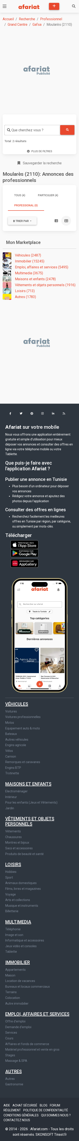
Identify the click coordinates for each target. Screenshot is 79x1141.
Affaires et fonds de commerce (27, 1044)
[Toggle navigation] (4, 6)
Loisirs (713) (25, 291)
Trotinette (12, 773)
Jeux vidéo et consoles (21, 946)
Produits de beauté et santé (24, 854)
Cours (9, 1038)
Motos (9, 722)
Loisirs (13, 864)
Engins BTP (13, 767)
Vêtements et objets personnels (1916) (45, 285)
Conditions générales (21, 1115)
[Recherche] (73, 6)
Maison (10, 975)
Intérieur (11, 797)
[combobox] (32, 130)
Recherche (27, 19)
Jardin (9, 808)
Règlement (13, 1110)
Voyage (10, 894)
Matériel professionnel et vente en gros (32, 1049)
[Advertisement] (39, 70)
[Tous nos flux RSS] (64, 414)
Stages (10, 1055)
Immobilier (17, 962)
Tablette (11, 951)
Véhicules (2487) (28, 255)
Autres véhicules (16, 739)
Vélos (9, 751)
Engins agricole (15, 745)
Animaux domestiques (21, 883)
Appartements (15, 969)
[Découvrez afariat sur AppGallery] (24, 562)
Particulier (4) (48, 195)
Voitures (11, 711)
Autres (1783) (25, 297)
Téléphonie (13, 929)
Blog (44, 1105)
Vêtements (13, 831)
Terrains (11, 992)
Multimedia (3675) (29, 273)
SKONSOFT (45, 1134)
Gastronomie (14, 1084)
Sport (9, 877)
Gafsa (36, 24)
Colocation (12, 998)
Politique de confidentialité (45, 1110)
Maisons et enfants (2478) (35, 279)
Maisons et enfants (28, 784)
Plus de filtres (41, 151)
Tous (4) (19, 195)
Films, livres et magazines (23, 888)
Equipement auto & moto (22, 728)
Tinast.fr (60, 1134)
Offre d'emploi (15, 1021)
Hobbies (10, 872)
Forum (55, 1105)
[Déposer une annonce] (54, 6)
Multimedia (18, 922)
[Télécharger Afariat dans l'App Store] (24, 544)
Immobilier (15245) (29, 261)
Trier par (22, 221)
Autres (13, 1071)
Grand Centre (17, 24)
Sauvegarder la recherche (42, 163)
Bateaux (11, 734)
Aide (7, 1105)
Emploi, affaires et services (37, 1014)
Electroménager (16, 791)
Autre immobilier (17, 1003)
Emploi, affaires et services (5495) (41, 267)
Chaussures (13, 837)
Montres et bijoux (17, 842)
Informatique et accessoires (24, 940)
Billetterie (11, 911)
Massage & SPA (16, 1060)
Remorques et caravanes (22, 762)
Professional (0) (26, 205)
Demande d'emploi (18, 1027)
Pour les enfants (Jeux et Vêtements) (31, 802)
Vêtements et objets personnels (29, 821)
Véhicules (16, 704)
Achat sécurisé (25, 1105)
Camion (10, 756)
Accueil (8, 19)
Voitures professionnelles (23, 717)
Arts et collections (17, 900)
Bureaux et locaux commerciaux (27, 986)
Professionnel (51, 19)
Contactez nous (17, 1120)
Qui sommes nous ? (56, 1115)
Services (11, 1032)
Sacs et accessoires (19, 848)
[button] (10, 414)
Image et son (14, 935)
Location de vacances (20, 981)
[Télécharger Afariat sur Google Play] (24, 553)
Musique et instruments (21, 905)
